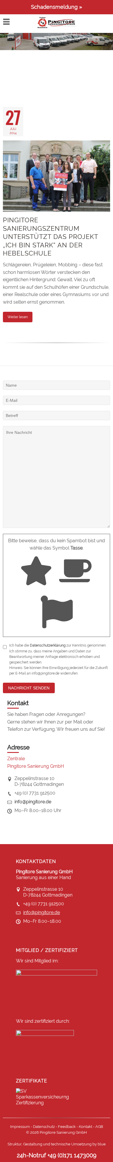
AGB (99, 1126)
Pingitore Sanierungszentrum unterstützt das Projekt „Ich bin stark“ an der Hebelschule (50, 236)
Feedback (67, 1126)
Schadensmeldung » (56, 7)
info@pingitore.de (32, 801)
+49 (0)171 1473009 (72, 1155)
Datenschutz (44, 1126)
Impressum (20, 1126)
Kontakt (85, 1126)
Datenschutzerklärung (47, 645)
